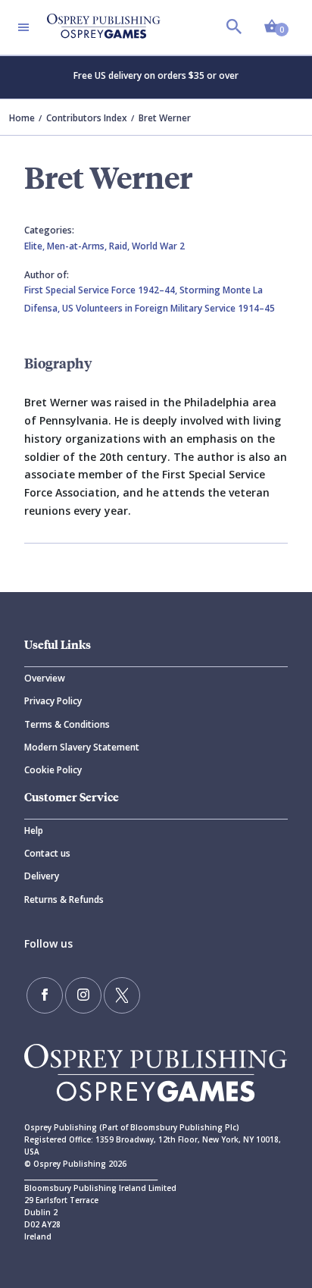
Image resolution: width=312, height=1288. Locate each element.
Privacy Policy (53, 700)
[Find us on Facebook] (45, 995)
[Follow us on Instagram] (83, 995)
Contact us (47, 853)
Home (22, 117)
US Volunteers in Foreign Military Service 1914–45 (168, 308)
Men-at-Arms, (78, 246)
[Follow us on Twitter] (122, 995)
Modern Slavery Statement (81, 747)
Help (33, 830)
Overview (44, 678)
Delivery (41, 876)
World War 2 (158, 246)
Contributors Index (86, 117)
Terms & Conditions (67, 724)
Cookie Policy (53, 769)
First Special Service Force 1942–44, (101, 290)
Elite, (35, 246)
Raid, (120, 246)
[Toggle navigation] (23, 27)
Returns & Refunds (64, 899)
